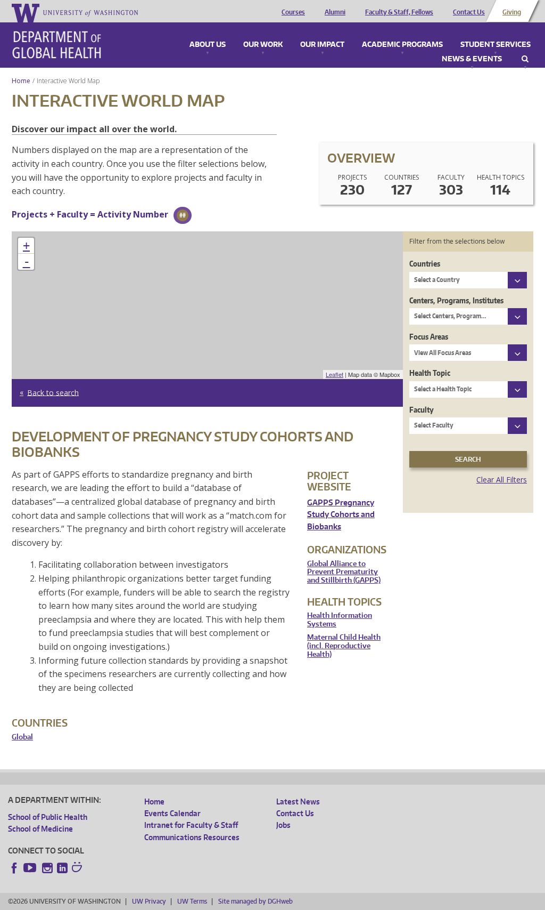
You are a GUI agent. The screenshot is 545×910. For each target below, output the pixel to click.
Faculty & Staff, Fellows (399, 12)
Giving (511, 12)
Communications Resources (192, 837)
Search (525, 59)
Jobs (283, 825)
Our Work (263, 45)
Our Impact (322, 45)
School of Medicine (40, 828)
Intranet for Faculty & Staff (191, 825)
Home (21, 80)
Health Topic (429, 372)
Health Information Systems (339, 619)
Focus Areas (428, 336)
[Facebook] (14, 867)
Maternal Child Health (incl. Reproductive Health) (344, 645)
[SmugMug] (78, 868)
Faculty (421, 409)
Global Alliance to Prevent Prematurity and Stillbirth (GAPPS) (344, 572)
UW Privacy (149, 901)
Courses (293, 12)
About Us (207, 45)
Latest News (298, 801)
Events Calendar (172, 813)
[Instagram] (47, 867)
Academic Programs (402, 45)
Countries (424, 263)
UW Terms (192, 901)
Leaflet (334, 374)
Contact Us (469, 12)
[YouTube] (31, 867)
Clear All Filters (501, 479)
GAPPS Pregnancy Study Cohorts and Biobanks (341, 514)
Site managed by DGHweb (255, 901)
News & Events (472, 59)
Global (22, 737)
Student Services (495, 45)
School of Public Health (47, 817)
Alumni (335, 12)
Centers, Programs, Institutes (456, 300)
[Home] (57, 45)
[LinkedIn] (62, 867)
